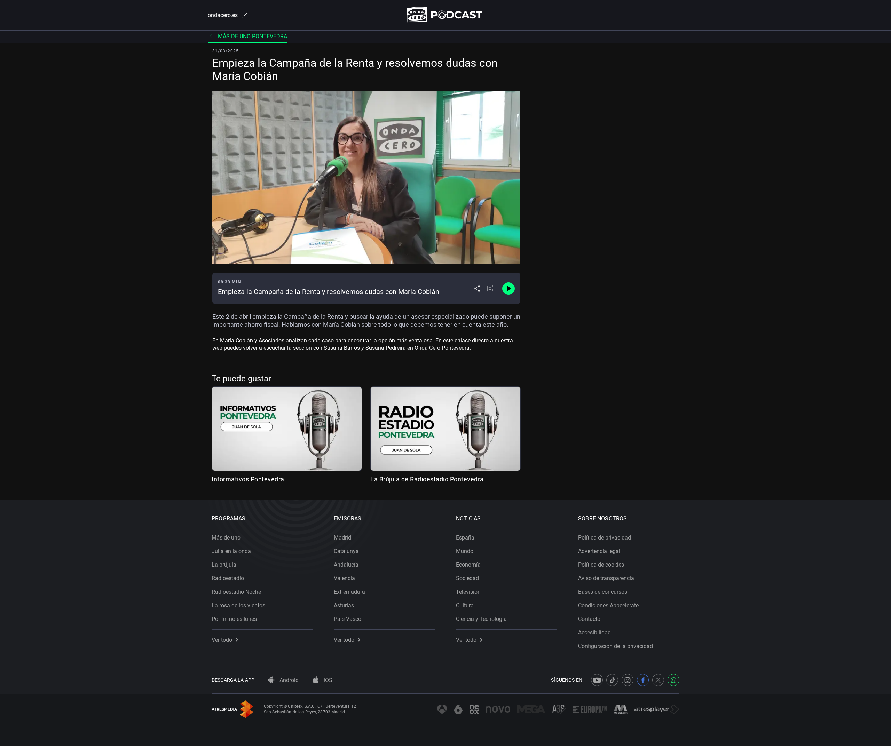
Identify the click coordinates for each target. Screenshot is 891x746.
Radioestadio (228, 578)
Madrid (342, 537)
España (465, 537)
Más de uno (226, 537)
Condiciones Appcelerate (608, 605)
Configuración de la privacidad (615, 646)
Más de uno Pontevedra (252, 36)
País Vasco (347, 619)
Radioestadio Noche (236, 592)
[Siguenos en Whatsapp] (673, 680)
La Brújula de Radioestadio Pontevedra (427, 479)
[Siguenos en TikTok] (612, 680)
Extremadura (349, 592)
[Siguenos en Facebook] (643, 680)
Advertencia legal (599, 551)
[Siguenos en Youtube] (597, 680)
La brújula (224, 564)
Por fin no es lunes (234, 619)
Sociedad (467, 578)
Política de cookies (601, 564)
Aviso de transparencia (606, 578)
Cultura (465, 605)
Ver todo (222, 639)
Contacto (589, 619)
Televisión (468, 592)
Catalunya (346, 551)
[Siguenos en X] (658, 680)
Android (288, 680)
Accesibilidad (594, 632)
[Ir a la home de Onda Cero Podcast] (446, 14)
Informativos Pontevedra (248, 479)
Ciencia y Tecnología (481, 619)
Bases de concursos (602, 592)
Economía (468, 564)
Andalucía (346, 564)
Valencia (344, 578)
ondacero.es (223, 15)
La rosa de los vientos (238, 605)
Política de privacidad (604, 537)
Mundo (464, 551)
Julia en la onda (231, 551)
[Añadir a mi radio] (490, 288)
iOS (327, 680)
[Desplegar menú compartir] (477, 288)
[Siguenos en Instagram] (627, 680)
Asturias (344, 605)
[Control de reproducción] (508, 288)
